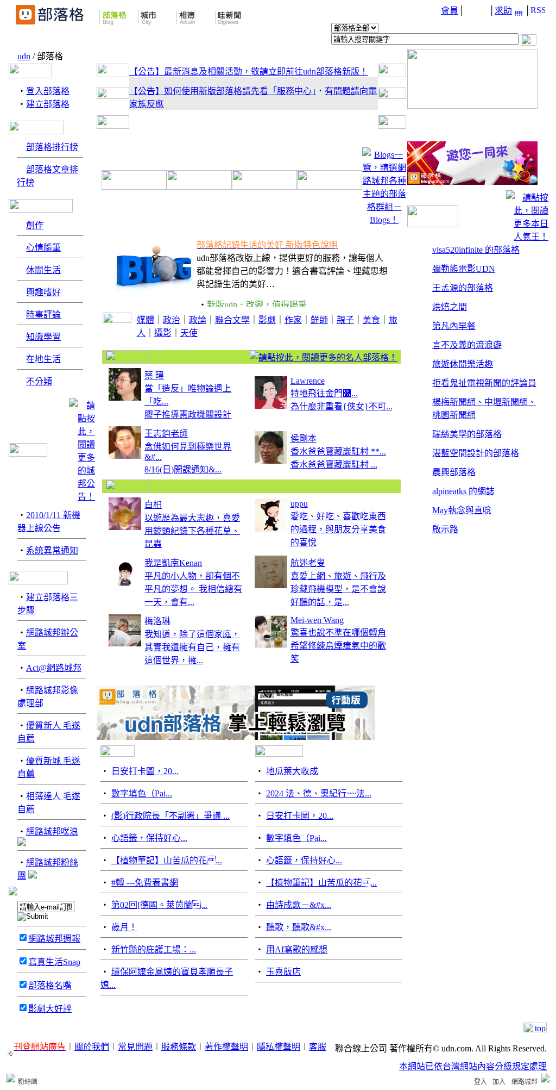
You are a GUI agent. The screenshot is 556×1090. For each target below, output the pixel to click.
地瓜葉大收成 (292, 771)
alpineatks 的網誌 (463, 491)
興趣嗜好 (43, 292)
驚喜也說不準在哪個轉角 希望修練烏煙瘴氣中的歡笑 (338, 645)
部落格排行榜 (52, 147)
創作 (34, 225)
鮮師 (319, 320)
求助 (503, 10)
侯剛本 (303, 438)
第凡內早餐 (454, 326)
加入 (499, 1082)
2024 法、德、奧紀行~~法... (318, 793)
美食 (371, 320)
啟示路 (445, 529)
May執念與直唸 (461, 510)
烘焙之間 (449, 307)
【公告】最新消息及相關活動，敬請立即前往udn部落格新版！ (248, 71)
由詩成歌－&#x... (298, 905)
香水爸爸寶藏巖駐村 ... (333, 464)
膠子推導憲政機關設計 (187, 414)
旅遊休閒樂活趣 (462, 364)
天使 (189, 333)
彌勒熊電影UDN (463, 268)
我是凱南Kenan (173, 563)
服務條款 (178, 1046)
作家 (293, 320)
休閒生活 (43, 270)
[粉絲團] (11, 1078)
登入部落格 (48, 91)
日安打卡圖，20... (145, 771)
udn (23, 56)
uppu (299, 503)
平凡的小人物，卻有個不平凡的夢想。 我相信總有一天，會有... (193, 589)
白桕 (153, 504)
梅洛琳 (157, 621)
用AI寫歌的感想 (296, 949)
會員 (449, 10)
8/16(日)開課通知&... (183, 469)
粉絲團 (27, 1082)
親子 (345, 320)
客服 (317, 1046)
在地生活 (43, 359)
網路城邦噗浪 (52, 831)
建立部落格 (48, 104)
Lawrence (307, 380)
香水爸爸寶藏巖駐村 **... (338, 451)
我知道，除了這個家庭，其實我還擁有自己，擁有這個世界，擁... (192, 647)
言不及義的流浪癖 (467, 345)
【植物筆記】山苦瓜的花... (166, 860)
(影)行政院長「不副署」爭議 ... (170, 815)
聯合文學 (232, 320)
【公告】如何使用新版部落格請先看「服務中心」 (222, 91)
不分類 (39, 381)
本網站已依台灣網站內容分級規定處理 (473, 1066)
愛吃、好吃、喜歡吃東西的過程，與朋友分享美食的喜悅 (338, 529)
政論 (197, 320)
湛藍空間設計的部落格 (475, 453)
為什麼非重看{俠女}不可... (341, 406)
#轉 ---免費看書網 (144, 882)
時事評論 (43, 314)
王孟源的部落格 (462, 287)
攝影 (163, 333)
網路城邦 (524, 1082)
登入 (480, 1082)
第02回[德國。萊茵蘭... (159, 905)
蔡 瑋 (154, 375)
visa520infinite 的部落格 (476, 249)
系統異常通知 (52, 550)
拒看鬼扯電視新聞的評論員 (484, 383)
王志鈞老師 (166, 433)
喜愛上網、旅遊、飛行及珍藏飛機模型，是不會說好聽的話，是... (338, 589)
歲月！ (124, 927)
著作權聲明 (226, 1046)
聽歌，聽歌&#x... (298, 927)
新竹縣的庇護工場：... (153, 949)
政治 (171, 320)
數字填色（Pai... (141, 793)
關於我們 (91, 1046)
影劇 (267, 320)
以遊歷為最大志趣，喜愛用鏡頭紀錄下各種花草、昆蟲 (192, 531)
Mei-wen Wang (317, 620)
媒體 (145, 320)
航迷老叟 (307, 563)
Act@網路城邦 (53, 667)
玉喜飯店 (283, 971)
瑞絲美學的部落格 (467, 434)
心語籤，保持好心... (149, 838)
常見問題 (135, 1046)
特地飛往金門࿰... (324, 393)
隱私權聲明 (278, 1046)
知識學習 (43, 336)
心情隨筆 (43, 247)
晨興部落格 (454, 472)
